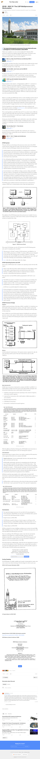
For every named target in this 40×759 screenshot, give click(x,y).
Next (35, 677)
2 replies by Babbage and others (11, 704)
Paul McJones (6, 693)
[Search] (26, 2)
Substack (15, 756)
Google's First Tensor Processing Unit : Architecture (14, 723)
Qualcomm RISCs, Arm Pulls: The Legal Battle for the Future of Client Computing (15, 730)
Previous (6, 677)
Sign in (37, 2)
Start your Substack (17, 754)
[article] (20, 718)
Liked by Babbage (8, 694)
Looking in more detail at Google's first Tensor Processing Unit (12, 724)
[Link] (1, 143)
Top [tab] (3, 713)
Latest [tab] (6, 713)
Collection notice (27, 752)
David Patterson (20, 108)
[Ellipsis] (37, 693)
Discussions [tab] (10, 713)
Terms (23, 752)
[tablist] (6, 684)
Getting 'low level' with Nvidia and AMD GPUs (10, 717)
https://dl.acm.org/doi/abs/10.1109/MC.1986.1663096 (13, 635)
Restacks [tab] (8, 684)
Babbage (7, 70)
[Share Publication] (28, 2)
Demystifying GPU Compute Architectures (11, 716)
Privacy (20, 752)
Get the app (25, 754)
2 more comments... (5, 708)
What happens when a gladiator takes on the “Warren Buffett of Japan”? (14, 732)
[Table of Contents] (1, 379)
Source (4, 260)
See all (4, 737)
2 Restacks (13, 670)
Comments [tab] (4, 684)
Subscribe (32, 2)
